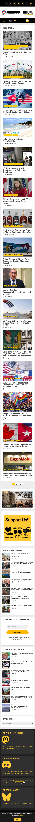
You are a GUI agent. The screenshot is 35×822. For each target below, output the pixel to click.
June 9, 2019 (8, 358)
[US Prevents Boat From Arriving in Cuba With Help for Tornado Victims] (17, 309)
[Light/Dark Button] (10, 21)
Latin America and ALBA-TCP (11, 225)
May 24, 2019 (8, 389)
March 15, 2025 (9, 56)
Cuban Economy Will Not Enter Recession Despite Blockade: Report (16, 261)
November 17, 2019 (10, 114)
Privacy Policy (21, 815)
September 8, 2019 (10, 174)
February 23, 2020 (10, 85)
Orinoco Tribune (19, 780)
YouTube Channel (25, 20)
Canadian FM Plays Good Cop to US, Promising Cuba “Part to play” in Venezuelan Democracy (17, 354)
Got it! (17, 819)
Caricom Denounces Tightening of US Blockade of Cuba (17, 82)
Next (20, 484)
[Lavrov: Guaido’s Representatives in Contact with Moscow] (17, 278)
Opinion (16, 134)
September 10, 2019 (10, 143)
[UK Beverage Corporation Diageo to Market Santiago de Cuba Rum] (17, 218)
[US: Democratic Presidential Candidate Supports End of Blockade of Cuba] (17, 371)
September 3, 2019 (10, 205)
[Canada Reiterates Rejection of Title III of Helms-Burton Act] (17, 432)
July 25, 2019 (8, 296)
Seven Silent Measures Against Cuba (17, 53)
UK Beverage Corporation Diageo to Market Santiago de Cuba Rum (17, 231)
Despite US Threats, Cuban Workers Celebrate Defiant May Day (17, 416)
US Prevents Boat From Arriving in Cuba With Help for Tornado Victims (17, 323)
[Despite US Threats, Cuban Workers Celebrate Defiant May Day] (17, 402)
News (21, 225)
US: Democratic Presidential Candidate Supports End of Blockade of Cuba (15, 385)
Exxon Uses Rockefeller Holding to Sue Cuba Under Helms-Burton (17, 475)
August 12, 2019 (9, 234)
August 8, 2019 (9, 265)
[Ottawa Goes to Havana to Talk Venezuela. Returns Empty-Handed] (17, 187)
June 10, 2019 (8, 327)
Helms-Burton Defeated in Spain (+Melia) (14, 140)
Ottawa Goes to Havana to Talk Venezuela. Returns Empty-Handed (16, 201)
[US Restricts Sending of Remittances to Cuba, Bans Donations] (17, 156)
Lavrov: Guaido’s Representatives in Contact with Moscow (17, 292)
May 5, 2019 (8, 449)
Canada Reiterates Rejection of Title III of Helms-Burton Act (17, 446)
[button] (4, 21)
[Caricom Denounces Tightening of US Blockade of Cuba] (17, 69)
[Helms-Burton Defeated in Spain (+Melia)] (17, 127)
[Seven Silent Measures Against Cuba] (17, 40)
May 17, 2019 (8, 420)
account (13, 748)
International (8, 134)
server (11, 771)
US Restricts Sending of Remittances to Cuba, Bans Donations (15, 170)
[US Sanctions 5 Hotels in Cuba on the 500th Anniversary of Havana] (17, 98)
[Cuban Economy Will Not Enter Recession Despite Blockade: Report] (17, 247)
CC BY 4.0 (17, 783)
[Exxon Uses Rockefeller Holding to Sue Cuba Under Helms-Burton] (17, 461)
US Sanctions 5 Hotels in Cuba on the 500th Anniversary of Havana (17, 111)
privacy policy (25, 637)
